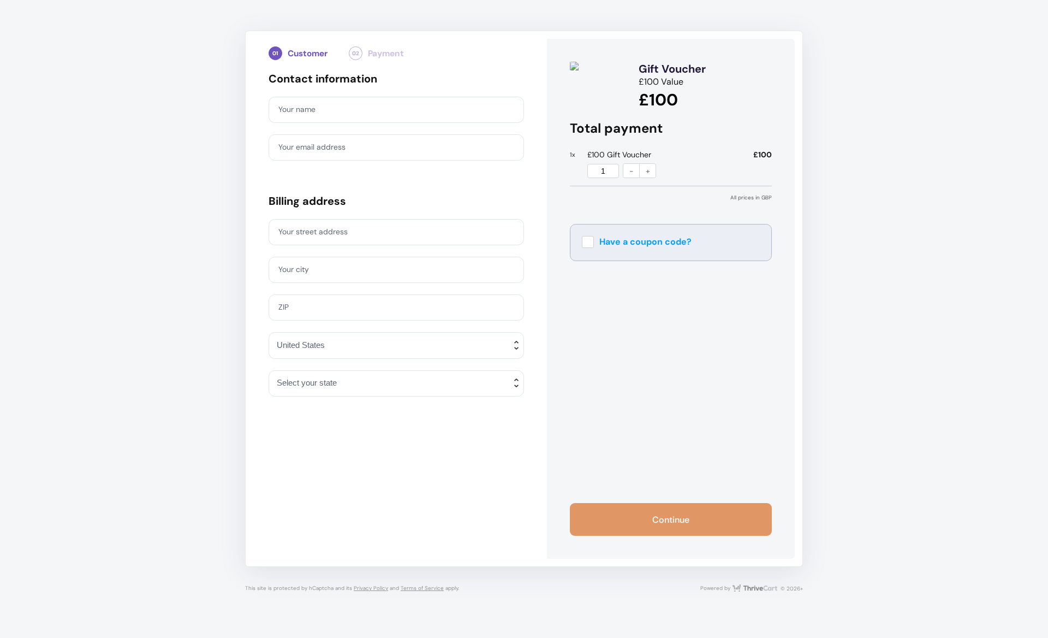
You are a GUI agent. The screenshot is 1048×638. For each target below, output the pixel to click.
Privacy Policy (371, 588)
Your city (293, 269)
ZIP (283, 307)
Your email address (312, 147)
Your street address (313, 232)
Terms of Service (422, 588)
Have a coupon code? (645, 241)
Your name (296, 109)
